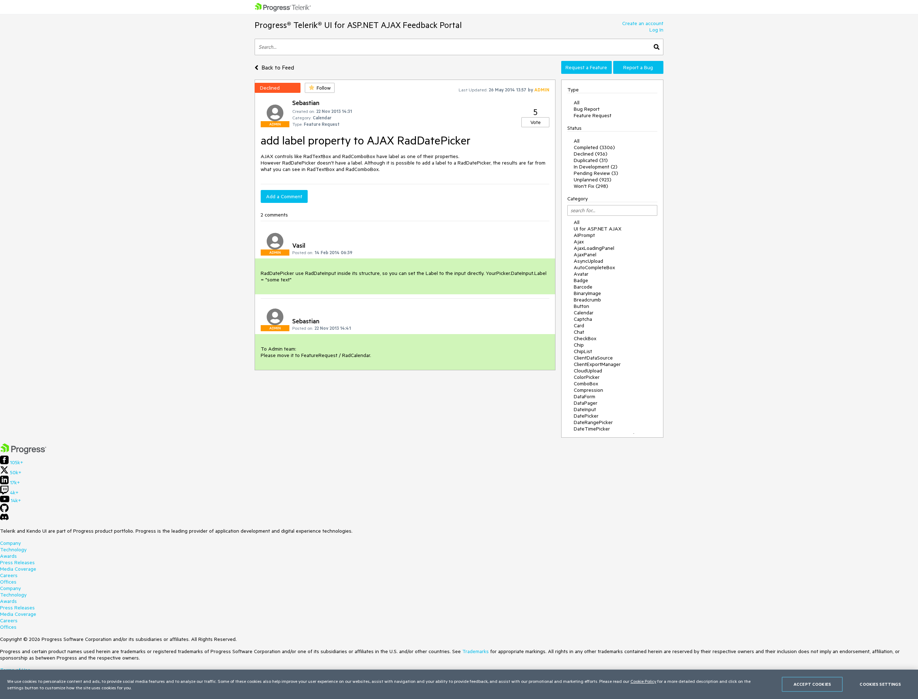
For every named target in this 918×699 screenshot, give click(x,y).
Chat (579, 332)
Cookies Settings (880, 684)
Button (581, 306)
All (576, 102)
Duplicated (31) (591, 160)
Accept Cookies (812, 684)
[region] (459, 684)
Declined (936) (590, 154)
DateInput (585, 409)
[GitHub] (4, 510)
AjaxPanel (585, 254)
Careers (9, 575)
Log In (656, 30)
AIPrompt (584, 235)
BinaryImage (587, 293)
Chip (579, 345)
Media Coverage (18, 569)
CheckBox (585, 338)
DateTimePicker (592, 428)
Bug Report (587, 109)
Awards (8, 556)
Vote (535, 122)
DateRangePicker (593, 422)
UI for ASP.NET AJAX (597, 228)
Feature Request (592, 115)
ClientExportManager (597, 364)
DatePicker (586, 416)
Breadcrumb (587, 299)
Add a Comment (284, 196)
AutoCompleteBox (594, 267)
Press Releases (17, 562)
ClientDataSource (593, 358)
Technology (13, 549)
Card (579, 325)
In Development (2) (595, 166)
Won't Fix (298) (591, 186)
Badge (581, 280)
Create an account (642, 23)
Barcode (583, 287)
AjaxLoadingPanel (594, 248)
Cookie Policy (643, 681)
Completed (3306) (594, 147)
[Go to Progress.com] (23, 452)
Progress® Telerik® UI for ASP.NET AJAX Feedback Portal (358, 25)
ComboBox (586, 383)
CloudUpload (588, 370)
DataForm (584, 396)
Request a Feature (586, 67)
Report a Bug (638, 67)
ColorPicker (587, 377)
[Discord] (4, 518)
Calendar (583, 312)
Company (10, 543)
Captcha (583, 319)
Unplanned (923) (592, 179)
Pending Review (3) (596, 173)
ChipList (583, 351)
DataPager (585, 403)
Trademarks (475, 651)
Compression (588, 390)
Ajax (579, 241)
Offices (8, 582)
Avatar (581, 274)
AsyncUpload (588, 261)
